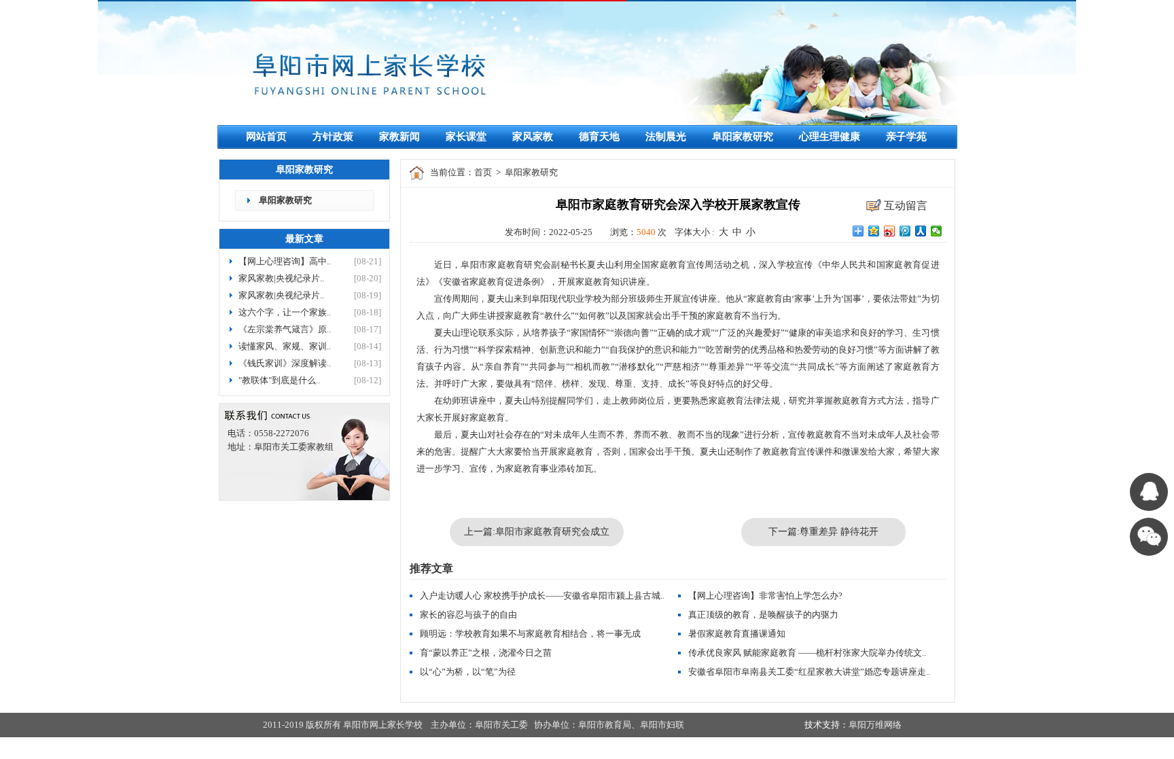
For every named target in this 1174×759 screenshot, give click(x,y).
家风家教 (532, 136)
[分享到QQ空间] (874, 231)
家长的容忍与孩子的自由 (468, 615)
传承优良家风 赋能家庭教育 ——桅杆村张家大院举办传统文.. (807, 653)
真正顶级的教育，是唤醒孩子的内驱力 (763, 615)
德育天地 (599, 136)
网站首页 (266, 136)
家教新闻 (399, 136)
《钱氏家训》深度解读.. (284, 363)
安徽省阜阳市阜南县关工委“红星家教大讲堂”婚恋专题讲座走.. (809, 672)
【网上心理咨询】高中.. (284, 261)
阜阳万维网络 (875, 725)
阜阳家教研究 (742, 136)
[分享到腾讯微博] (905, 231)
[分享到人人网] (921, 231)
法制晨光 (665, 136)
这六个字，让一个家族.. (284, 312)
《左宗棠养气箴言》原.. (284, 329)
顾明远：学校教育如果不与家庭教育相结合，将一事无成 (530, 634)
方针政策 (333, 136)
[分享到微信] (936, 231)
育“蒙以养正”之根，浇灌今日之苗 (486, 653)
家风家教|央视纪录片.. (281, 278)
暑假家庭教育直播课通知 (736, 634)
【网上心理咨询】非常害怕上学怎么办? (765, 595)
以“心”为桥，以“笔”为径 (468, 672)
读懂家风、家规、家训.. (284, 346)
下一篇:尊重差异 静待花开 (823, 532)
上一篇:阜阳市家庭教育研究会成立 (536, 532)
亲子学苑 (906, 136)
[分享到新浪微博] (889, 231)
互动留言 (905, 205)
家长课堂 (466, 136)
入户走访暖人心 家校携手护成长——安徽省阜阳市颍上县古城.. (542, 595)
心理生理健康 (829, 136)
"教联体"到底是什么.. (279, 380)
